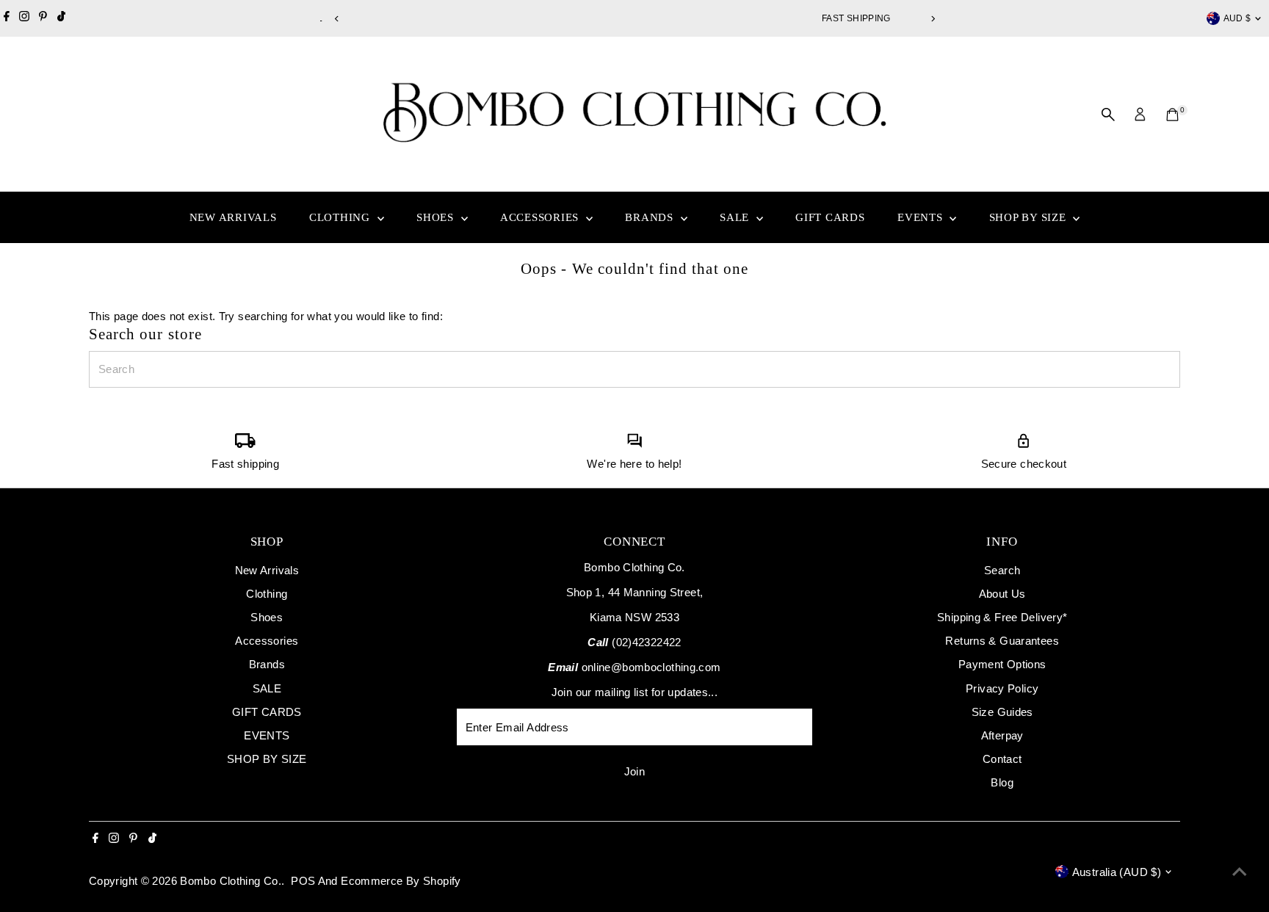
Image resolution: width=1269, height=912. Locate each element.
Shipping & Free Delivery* (1002, 617)
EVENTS (921, 217)
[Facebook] (6, 18)
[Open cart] (1172, 114)
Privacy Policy (1002, 688)
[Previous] (336, 18)
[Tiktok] (61, 18)
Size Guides (1002, 712)
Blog (1002, 782)
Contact (1002, 759)
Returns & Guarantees (1002, 640)
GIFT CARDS (830, 217)
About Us (1002, 593)
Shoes (437, 217)
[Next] (932, 18)
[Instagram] (24, 18)
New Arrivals (233, 217)
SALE (736, 217)
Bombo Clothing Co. (230, 881)
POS (303, 881)
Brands (650, 217)
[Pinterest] (43, 18)
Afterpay (1002, 735)
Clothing (341, 217)
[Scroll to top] (1239, 871)
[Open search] (1108, 114)
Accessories (541, 217)
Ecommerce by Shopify (401, 881)
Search (1002, 570)
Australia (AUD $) (1116, 872)
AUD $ (1237, 18)
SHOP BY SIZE (1029, 217)
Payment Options (1002, 664)
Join (635, 771)
